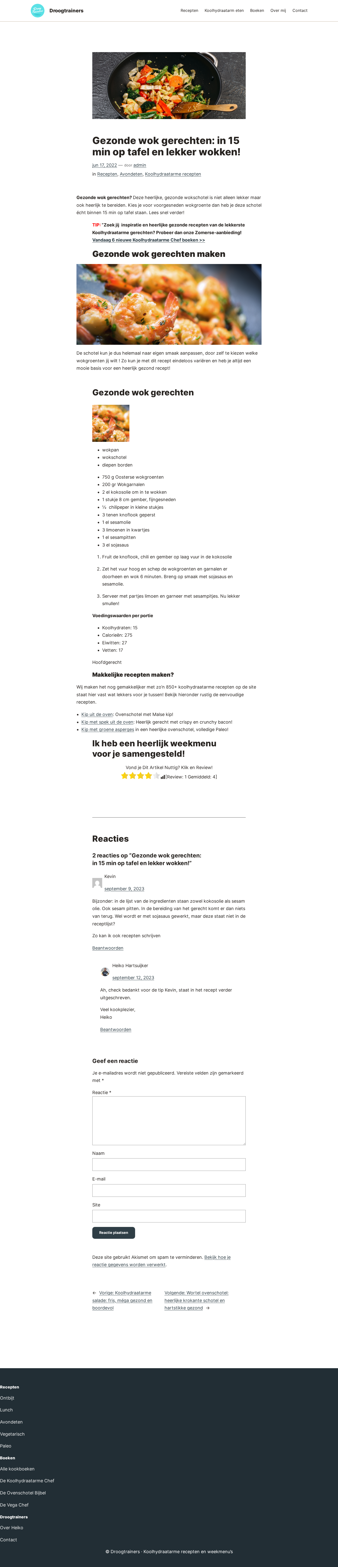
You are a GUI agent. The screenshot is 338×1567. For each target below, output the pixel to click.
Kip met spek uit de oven (107, 722)
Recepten (107, 174)
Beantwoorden (107, 948)
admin (139, 165)
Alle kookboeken (17, 1468)
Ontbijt (7, 1398)
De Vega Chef (14, 1504)
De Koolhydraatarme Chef (27, 1480)
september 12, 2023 (133, 977)
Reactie (101, 1092)
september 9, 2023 (124, 888)
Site (96, 1204)
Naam (98, 1153)
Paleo (5, 1445)
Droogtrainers (66, 11)
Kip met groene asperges (107, 729)
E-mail (98, 1178)
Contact (8, 1539)
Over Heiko (11, 1527)
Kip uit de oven (97, 714)
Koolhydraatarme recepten (173, 174)
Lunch (6, 1409)
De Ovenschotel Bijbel (23, 1492)
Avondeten (131, 174)
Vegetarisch (12, 1434)
